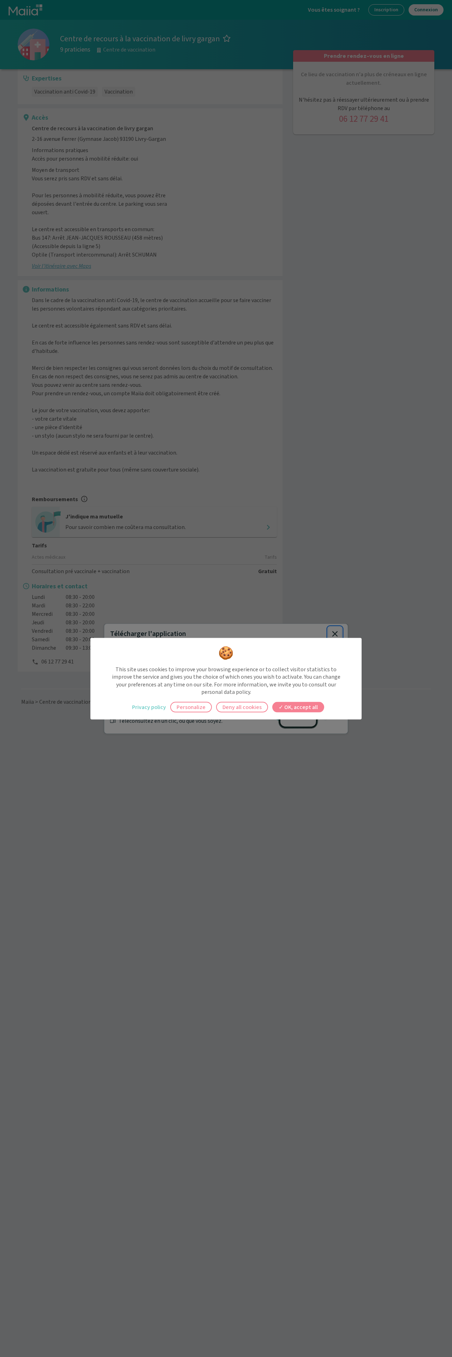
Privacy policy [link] (149, 707)
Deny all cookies (242, 707)
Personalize (191, 707)
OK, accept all (300, 707)
